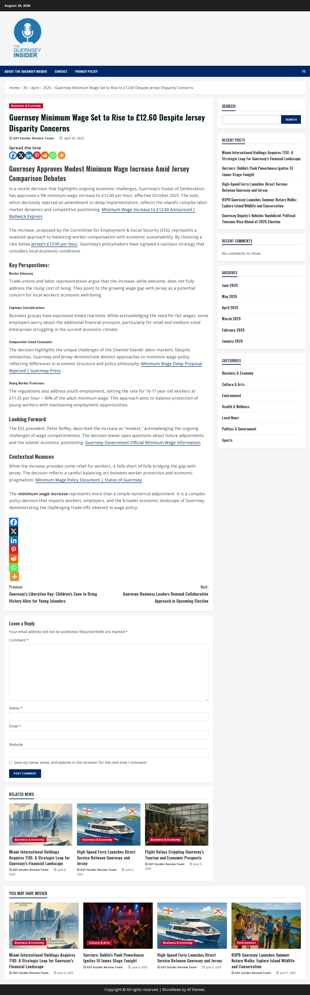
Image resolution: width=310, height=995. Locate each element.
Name (15, 708)
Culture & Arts (233, 384)
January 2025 (232, 341)
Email (15, 726)
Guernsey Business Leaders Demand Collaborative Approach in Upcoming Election (165, 594)
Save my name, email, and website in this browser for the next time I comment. (80, 762)
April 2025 (230, 308)
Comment (19, 640)
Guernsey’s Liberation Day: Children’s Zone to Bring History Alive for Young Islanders (53, 594)
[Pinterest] (37, 155)
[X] (21, 155)
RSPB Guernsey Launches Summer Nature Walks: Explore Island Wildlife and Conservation (263, 960)
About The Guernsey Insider (26, 71)
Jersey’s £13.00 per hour (54, 244)
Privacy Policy (86, 71)
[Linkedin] (29, 155)
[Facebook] (13, 155)
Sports (227, 440)
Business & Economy (26, 106)
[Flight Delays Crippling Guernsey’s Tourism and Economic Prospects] (176, 824)
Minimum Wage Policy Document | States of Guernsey (88, 480)
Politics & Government (239, 429)
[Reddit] (45, 155)
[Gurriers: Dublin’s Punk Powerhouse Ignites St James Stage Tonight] (118, 926)
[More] (61, 155)
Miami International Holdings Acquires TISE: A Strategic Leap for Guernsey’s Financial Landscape (39, 857)
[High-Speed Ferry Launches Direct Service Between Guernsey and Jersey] (108, 824)
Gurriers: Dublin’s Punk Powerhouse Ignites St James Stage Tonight (113, 957)
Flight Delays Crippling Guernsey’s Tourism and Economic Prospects (174, 854)
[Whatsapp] (53, 155)
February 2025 (233, 330)
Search (229, 106)
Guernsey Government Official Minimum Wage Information (142, 442)
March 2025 (231, 319)
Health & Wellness (236, 406)
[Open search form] (304, 71)
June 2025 (230, 285)
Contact (61, 71)
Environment (231, 395)
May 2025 (229, 296)
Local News (230, 418)
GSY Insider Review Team (33, 138)
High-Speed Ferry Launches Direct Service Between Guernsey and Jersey (106, 857)
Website (16, 744)
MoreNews (171, 989)
